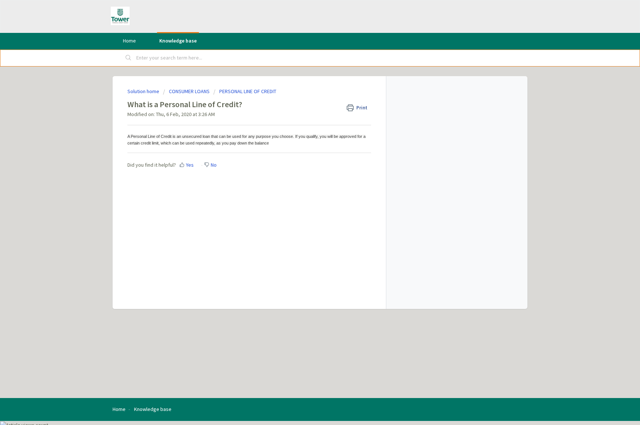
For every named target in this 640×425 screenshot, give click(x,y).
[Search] (128, 58)
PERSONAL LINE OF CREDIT (247, 91)
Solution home (143, 91)
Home (129, 40)
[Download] (306, 116)
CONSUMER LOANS (189, 91)
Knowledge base (178, 40)
